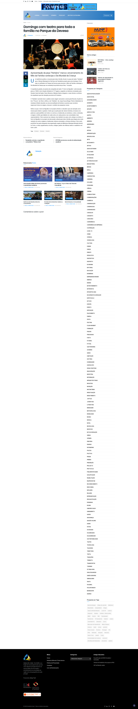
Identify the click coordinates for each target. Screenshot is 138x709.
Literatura (90, 405)
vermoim (105, 638)
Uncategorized (91, 572)
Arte (88, 139)
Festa (88, 319)
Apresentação (91, 133)
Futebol (89, 341)
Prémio (89, 460)
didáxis (96, 613)
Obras (89, 435)
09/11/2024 (100, 72)
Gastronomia (91, 347)
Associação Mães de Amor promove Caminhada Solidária (35, 184)
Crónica (89, 237)
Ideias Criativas (91, 368)
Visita (88, 582)
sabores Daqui (91, 508)
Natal (88, 423)
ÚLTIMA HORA (90, 569)
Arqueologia (91, 136)
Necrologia (90, 426)
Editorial (90, 267)
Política (89, 453)
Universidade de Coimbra (94, 638)
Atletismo (90, 152)
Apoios (89, 130)
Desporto (90, 261)
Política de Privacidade (53, 663)
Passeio (89, 444)
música (90, 627)
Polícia (89, 450)
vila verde (104, 641)
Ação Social (90, 97)
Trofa (102, 635)
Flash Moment (91, 325)
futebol (106, 619)
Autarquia (90, 158)
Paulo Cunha (91, 630)
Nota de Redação (92, 432)
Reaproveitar (91, 481)
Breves (89, 167)
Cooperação (90, 228)
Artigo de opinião (102, 605)
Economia (90, 264)
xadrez (110, 641)
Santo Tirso (91, 635)
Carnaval (90, 179)
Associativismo (91, 149)
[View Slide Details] (69, 6)
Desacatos (90, 255)
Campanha (90, 173)
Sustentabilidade (92, 539)
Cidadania (90, 185)
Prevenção (90, 463)
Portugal (104, 630)
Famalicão (90, 619)
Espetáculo (90, 298)
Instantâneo (91, 389)
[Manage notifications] (134, 705)
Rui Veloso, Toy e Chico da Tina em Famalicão (65, 184)
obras (99, 627)
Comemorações (91, 197)
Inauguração (91, 371)
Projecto (90, 466)
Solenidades (91, 533)
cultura (109, 610)
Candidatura (91, 176)
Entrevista (90, 289)
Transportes (91, 563)
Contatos (40, 1)
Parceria (89, 441)
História (89, 359)
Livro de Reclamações (53, 668)
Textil (89, 554)
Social (89, 527)
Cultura (89, 243)
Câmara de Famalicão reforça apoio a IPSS (104, 662)
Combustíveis (91, 194)
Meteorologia (91, 411)
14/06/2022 (100, 83)
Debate (89, 252)
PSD (89, 632)
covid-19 (104, 610)
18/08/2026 (37, 205)
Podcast (62, 15)
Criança (36, 131)
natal (95, 627)
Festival (89, 322)
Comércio (90, 200)
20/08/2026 (37, 187)
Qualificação (91, 475)
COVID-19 (89, 231)
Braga (105, 608)
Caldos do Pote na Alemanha (104, 69)
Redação (30, 35)
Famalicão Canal (30, 706)
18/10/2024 (100, 63)
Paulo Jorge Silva (29, 187)
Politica (98, 630)
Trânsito (90, 560)
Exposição (90, 310)
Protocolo (90, 469)
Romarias (90, 502)
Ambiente (90, 118)
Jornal (37, 15)
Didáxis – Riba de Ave (105, 613)
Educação (90, 271)
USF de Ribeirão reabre (99, 665)
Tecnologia (90, 545)
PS (109, 630)
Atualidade (28, 180)
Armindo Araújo (92, 605)
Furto (89, 338)
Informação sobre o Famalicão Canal (51, 1)
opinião (105, 627)
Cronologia (90, 240)
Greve (88, 353)
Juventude (90, 402)
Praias (89, 457)
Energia (89, 280)
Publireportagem (92, 472)
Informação (90, 377)
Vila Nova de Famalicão (94, 641)
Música (89, 420)
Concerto (90, 216)
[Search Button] (111, 15)
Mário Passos (105, 624)
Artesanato (90, 142)
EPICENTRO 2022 (91, 292)
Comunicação (91, 203)
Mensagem (90, 408)
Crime (88, 234)
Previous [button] (43, 6)
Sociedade (90, 530)
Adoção (89, 109)
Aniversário (90, 124)
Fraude (89, 331)
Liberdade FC (91, 621)
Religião (89, 493)
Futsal (89, 344)
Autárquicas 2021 (92, 161)
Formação (90, 328)
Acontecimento (92, 106)
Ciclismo (89, 182)
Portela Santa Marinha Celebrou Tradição (53, 202)
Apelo (88, 127)
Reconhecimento (92, 484)
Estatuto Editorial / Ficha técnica (55, 660)
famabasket (105, 616)
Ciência (89, 188)
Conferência (91, 222)
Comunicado (91, 206)
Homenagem (90, 362)
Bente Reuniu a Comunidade (73, 202)
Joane (111, 619)
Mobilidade (90, 414)
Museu (89, 417)
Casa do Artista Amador (94, 610)
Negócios (90, 429)
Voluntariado (91, 588)
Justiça (89, 399)
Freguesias (90, 335)
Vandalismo (90, 578)
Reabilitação (91, 478)
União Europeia (91, 575)
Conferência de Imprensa (94, 225)
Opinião (53, 15)
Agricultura (91, 112)
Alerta (89, 115)
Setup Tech (33, 678)
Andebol (89, 121)
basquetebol (98, 608)
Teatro (89, 542)
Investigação (91, 392)
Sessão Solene (91, 521)
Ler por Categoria (74, 15)
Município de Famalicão (94, 624)
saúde (97, 635)
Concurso (90, 219)
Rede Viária (90, 487)
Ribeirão (107, 632)
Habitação (90, 356)
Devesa (42, 131)
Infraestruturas (92, 380)
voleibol (89, 585)
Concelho (90, 213)
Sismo (89, 524)
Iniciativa (90, 383)
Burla (89, 170)
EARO (89, 616)
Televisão (45, 15)
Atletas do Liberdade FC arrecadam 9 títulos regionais (105, 79)
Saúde (89, 514)
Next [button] (95, 6)
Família (89, 316)
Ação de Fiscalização (93, 94)
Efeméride (90, 274)
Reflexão (89, 490)
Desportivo (90, 258)
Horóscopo (90, 365)
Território (90, 551)
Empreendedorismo (93, 277)
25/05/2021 (38, 35)
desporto (90, 613)
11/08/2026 (79, 204)
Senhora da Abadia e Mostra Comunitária (31, 202)
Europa (89, 304)
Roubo (89, 505)
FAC (99, 616)
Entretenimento (92, 286)
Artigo (89, 146)
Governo (89, 350)
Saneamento (91, 511)
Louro (104, 621)
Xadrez (89, 594)
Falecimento (91, 313)
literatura (98, 621)
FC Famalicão (98, 619)
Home (36, 1)
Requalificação (91, 499)
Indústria (90, 374)
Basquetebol (91, 164)
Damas (89, 246)
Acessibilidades (92, 100)
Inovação (90, 386)
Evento (28, 22)
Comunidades (91, 210)
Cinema (89, 191)
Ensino (89, 283)
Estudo (89, 301)
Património (90, 447)
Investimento (91, 396)
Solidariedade (91, 536)
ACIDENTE (89, 103)
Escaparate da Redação (94, 295)
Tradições (90, 557)
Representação (91, 496)
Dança (89, 249)
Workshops (90, 591)
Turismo (89, 566)
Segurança (90, 518)
